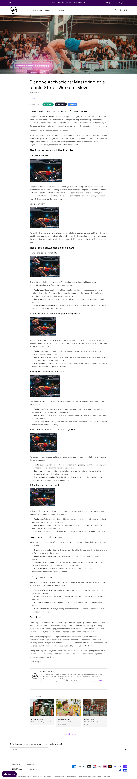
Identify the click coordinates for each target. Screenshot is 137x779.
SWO (16, 776)
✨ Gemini (72, 104)
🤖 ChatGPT (48, 104)
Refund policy (37, 776)
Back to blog (70, 734)
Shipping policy (71, 776)
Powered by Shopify (24, 776)
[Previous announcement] (45, 3)
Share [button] (34, 98)
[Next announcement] (91, 3)
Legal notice (106, 776)
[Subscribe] (45, 749)
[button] (116, 10)
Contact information (84, 776)
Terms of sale (97, 776)
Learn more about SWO (94, 681)
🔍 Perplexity (60, 104)
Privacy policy (47, 776)
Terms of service (59, 776)
